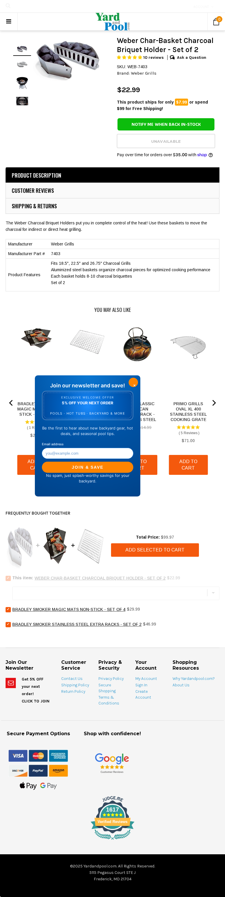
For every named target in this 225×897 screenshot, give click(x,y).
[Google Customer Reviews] (112, 762)
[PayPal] (38, 770)
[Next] (213, 403)
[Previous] (11, 403)
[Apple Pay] (28, 785)
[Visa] (18, 755)
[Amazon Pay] (58, 770)
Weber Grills (143, 73)
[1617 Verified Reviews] (112, 840)
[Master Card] (38, 755)
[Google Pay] (48, 785)
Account (201, 7)
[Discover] (18, 770)
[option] (68, 58)
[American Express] (58, 755)
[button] (130, 57)
